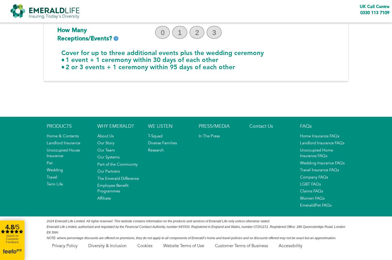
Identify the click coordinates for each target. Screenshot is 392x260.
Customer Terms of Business (241, 246)
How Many (84, 34)
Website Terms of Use (183, 246)
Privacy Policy (65, 246)
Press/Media (214, 126)
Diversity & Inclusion (107, 246)
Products (59, 126)
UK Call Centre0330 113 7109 (374, 9)
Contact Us (261, 126)
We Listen (160, 126)
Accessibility (290, 246)
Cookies (145, 246)
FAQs (306, 126)
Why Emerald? (115, 126)
